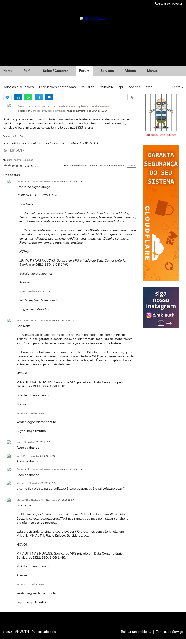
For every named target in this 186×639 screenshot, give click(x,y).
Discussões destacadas (57, 87)
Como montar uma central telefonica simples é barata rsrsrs (63, 106)
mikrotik (106, 87)
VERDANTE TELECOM (30, 320)
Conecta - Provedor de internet (48, 110)
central (17, 160)
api (120, 87)
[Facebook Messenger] (7, 97)
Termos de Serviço (169, 631)
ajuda (9, 160)
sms (148, 87)
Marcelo (21, 483)
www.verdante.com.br (34, 291)
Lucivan (21, 455)
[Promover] (131, 97)
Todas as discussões (18, 87)
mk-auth (88, 87)
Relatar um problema (136, 631)
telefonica (28, 160)
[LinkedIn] (18, 97)
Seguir (131, 165)
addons (134, 87)
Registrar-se (162, 3)
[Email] (49, 97)
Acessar (177, 3)
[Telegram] (39, 97)
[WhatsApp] (28, 97)
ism (18, 442)
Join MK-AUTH (14, 150)
